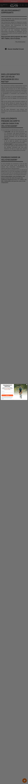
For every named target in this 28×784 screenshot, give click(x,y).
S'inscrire (7, 395)
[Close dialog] (26, 384)
